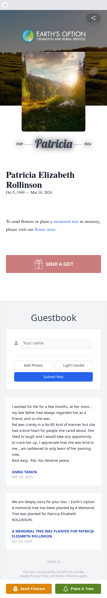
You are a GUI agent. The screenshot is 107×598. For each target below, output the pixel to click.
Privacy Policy (39, 576)
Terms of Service (67, 576)
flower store (45, 229)
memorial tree (66, 221)
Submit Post (53, 376)
